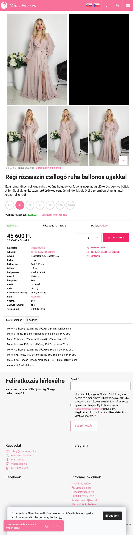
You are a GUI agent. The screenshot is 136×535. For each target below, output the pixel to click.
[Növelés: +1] (97, 237)
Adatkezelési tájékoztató (85, 500)
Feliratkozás (83, 425)
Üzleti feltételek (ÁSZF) (84, 496)
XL (50, 205)
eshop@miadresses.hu (23, 451)
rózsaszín (36, 296)
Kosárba (118, 237)
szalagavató (49, 252)
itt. (60, 517)
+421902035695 (20, 468)
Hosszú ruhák (38, 247)
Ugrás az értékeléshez (48, 167)
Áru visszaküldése (81, 487)
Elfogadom (112, 515)
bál (32, 252)
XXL (60, 205)
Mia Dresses (17, 459)
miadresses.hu (19, 463)
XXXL (70, 205)
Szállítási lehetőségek (54, 214)
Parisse (103, 225)
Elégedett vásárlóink (83, 492)
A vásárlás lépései (81, 483)
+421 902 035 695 (21, 455)
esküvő (38, 252)
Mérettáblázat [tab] (14, 319)
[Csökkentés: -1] (80, 237)
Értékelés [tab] (32, 319)
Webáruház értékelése (84, 504)
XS (10, 205)
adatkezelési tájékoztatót (89, 408)
